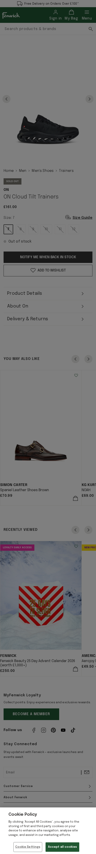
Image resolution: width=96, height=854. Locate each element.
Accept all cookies (62, 846)
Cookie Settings (27, 846)
